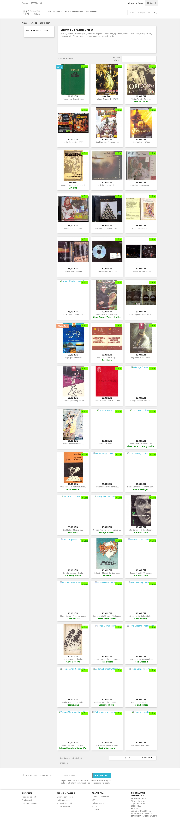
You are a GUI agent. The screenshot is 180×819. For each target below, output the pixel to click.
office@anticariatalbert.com (144, 816)
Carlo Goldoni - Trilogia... (73, 659)
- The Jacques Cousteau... (73, 357)
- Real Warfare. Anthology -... (107, 142)
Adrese (95, 806)
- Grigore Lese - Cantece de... (107, 228)
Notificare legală (64, 800)
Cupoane (95, 809)
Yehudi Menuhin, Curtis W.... (73, 745)
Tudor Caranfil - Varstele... (141, 573)
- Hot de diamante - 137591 (73, 142)
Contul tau (98, 793)
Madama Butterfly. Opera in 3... (107, 702)
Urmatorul (148, 757)
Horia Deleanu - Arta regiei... (141, 659)
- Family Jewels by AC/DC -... (140, 314)
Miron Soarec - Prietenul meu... (73, 616)
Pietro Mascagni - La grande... (107, 745)
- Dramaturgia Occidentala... (107, 487)
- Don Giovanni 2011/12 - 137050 (107, 401)
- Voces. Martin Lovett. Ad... (73, 314)
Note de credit (98, 803)
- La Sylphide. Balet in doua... (141, 357)
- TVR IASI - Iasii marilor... (73, 271)
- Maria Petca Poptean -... (73, 228)
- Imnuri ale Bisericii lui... (73, 99)
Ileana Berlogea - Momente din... (140, 487)
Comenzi (95, 800)
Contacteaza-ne (63, 806)
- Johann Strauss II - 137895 (107, 99)
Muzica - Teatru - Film (37, 30)
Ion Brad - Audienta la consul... (73, 185)
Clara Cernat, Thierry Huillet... (107, 314)
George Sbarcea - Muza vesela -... (107, 530)
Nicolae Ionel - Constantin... (73, 702)
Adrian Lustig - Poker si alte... (141, 616)
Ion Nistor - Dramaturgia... (107, 357)
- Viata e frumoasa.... (106, 444)
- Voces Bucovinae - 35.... (141, 228)
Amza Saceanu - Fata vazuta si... (73, 487)
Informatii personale (100, 796)
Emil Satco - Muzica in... (73, 530)
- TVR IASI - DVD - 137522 (141, 271)
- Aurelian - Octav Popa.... (140, 185)
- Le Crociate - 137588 (141, 142)
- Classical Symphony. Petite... (73, 401)
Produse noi (55, 11)
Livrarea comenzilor (65, 797)
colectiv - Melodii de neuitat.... (107, 573)
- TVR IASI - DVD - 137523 (107, 271)
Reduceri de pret (74, 11)
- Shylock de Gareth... (107, 185)
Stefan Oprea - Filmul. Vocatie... (107, 659)
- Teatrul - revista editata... (141, 745)
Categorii (91, 11)
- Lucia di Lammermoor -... (73, 444)
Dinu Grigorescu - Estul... (73, 573)
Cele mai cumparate (30, 803)
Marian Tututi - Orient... (141, 99)
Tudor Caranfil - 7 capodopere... (141, 530)
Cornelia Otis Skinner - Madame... (107, 616)
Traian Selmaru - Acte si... (140, 702)
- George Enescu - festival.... (140, 401)
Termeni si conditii (64, 803)
